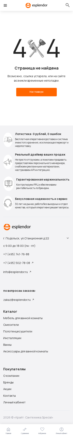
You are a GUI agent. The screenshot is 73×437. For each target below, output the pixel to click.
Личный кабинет (14, 402)
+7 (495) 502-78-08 (16, 263)
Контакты (9, 395)
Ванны (7, 344)
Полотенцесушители (17, 331)
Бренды (8, 382)
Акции (7, 389)
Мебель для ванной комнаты (23, 318)
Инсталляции (12, 338)
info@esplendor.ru (15, 272)
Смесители (11, 324)
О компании (11, 375)
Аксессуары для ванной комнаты (25, 351)
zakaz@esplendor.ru (17, 300)
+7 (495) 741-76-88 (16, 254)
